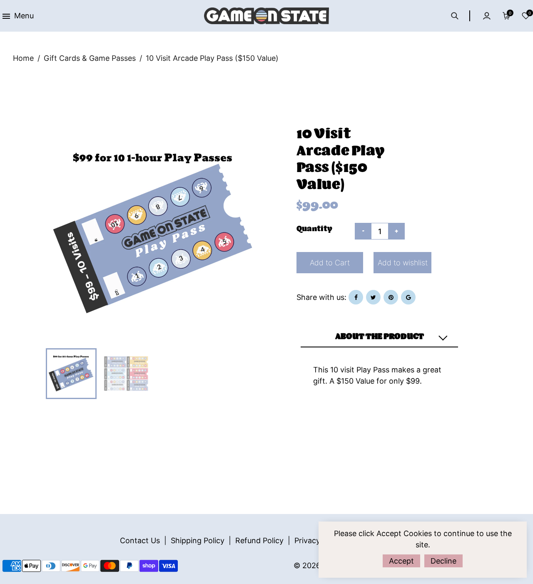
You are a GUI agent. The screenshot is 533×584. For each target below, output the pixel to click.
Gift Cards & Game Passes (90, 58)
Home (23, 58)
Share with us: (321, 297)
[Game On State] (266, 15)
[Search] (459, 15)
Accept (401, 561)
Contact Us (140, 540)
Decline (443, 561)
